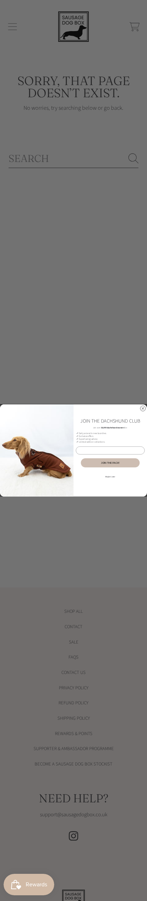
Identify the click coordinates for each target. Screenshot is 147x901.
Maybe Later (110, 477)
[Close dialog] (143, 408)
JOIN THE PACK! (110, 463)
